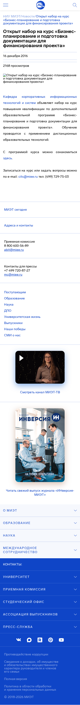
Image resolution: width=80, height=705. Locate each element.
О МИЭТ (10, 510)
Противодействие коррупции (26, 654)
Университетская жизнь (22, 317)
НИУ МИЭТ (11, 16)
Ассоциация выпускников (30, 614)
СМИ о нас (12, 335)
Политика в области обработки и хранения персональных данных (30, 687)
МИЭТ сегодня (15, 210)
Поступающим (15, 292)
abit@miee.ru (14, 250)
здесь (7, 158)
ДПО (7, 311)
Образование (14, 298)
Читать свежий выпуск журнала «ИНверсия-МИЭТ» (40, 493)
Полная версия (15, 679)
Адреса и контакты (18, 225)
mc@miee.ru (13, 274)
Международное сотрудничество (20, 550)
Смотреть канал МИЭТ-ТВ (40, 392)
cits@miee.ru (28, 177)
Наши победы (14, 329)
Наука (9, 304)
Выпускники (13, 323)
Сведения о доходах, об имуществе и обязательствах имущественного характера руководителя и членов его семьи (31, 666)
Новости (28, 16)
